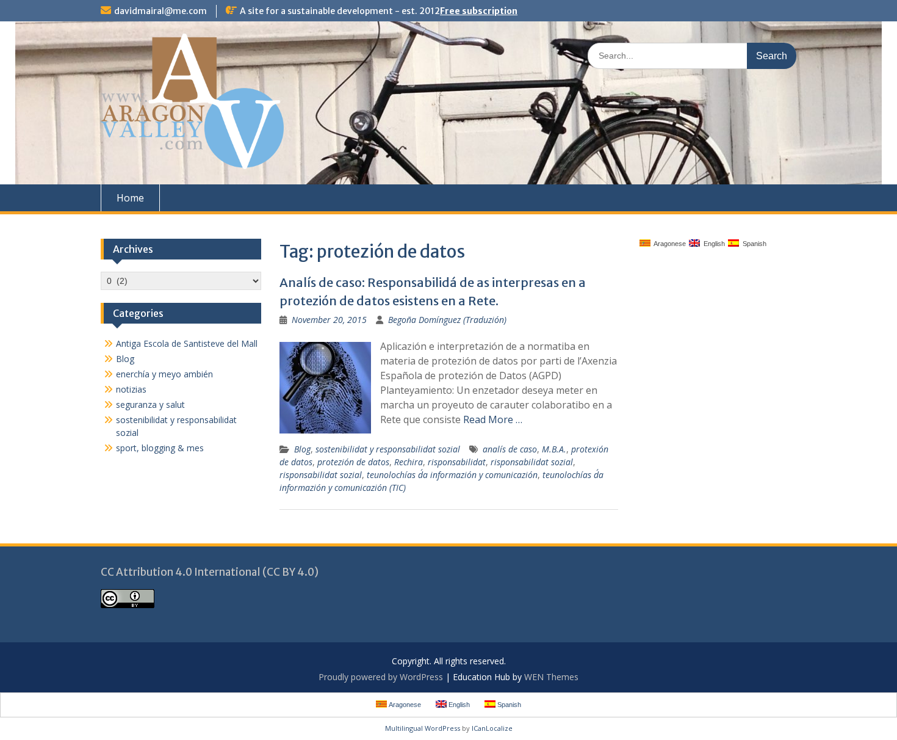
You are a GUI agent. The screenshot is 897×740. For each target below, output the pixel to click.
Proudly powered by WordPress (381, 677)
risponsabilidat (457, 462)
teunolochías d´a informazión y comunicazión (452, 475)
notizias (131, 389)
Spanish (752, 243)
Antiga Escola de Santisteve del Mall (187, 343)
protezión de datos (353, 462)
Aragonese (668, 243)
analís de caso (510, 449)
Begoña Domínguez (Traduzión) (447, 319)
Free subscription (478, 10)
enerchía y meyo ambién (164, 374)
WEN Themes (551, 677)
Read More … (492, 419)
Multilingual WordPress (422, 728)
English (712, 243)
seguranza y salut (150, 404)
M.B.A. (554, 449)
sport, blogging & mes (160, 448)
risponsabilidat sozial (532, 462)
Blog (302, 449)
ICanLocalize (492, 728)
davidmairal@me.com (160, 10)
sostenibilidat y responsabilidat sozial (387, 449)
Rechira (408, 462)
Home (130, 198)
